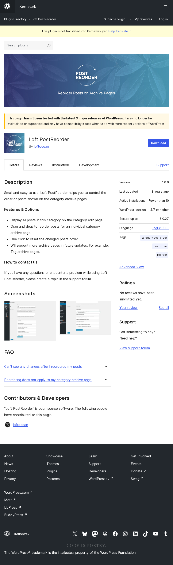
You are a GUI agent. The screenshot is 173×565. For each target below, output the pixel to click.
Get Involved (141, 456)
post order (160, 246)
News (8, 464)
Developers (97, 471)
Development (89, 165)
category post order (154, 237)
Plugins (51, 471)
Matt (10, 500)
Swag (137, 479)
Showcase (54, 456)
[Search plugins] (49, 45)
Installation (60, 165)
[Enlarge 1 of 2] (50, 307)
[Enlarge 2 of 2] (105, 307)
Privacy (10, 479)
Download (158, 143)
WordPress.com (18, 492)
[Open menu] (166, 6)
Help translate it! (119, 31)
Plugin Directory (15, 19)
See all (164, 307)
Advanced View (131, 267)
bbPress (12, 507)
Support (163, 165)
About (9, 456)
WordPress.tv (101, 479)
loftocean (41, 146)
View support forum (134, 348)
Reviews (35, 165)
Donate (139, 471)
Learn (93, 456)
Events (136, 464)
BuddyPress (15, 515)
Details (14, 165)
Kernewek (22, 534)
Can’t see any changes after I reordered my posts (43, 367)
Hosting (10, 471)
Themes (52, 464)
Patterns (53, 479)
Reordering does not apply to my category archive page (48, 380)
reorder (162, 254)
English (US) (160, 228)
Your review (128, 307)
